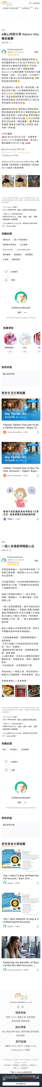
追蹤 (36, 52)
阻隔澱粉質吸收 (9, 244)
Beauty (29, 1060)
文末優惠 (24, 244)
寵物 (35, 216)
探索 (8, 1017)
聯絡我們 (25, 1068)
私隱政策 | (33, 1065)
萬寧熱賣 (16, 259)
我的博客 (20, 1035)
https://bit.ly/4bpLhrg (17, 152)
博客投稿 (25, 1020)
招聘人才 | (17, 1068)
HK (23, 1060)
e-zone (24, 1062)
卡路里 (6, 259)
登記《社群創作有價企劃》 (27, 210)
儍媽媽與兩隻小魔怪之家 (10, 348)
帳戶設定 (16, 1031)
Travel (17, 1060)
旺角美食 (25, 749)
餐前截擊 (6, 254)
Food (36, 1060)
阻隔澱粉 (18, 254)
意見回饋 (16, 1020)
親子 (30, 216)
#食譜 (27, 1045)
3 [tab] (23, 16)
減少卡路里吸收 (21, 239)
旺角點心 (14, 749)
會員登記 (36, 3)
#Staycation (17, 1049)
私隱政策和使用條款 (26, 1078)
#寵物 (7, 1045)
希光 (25, 348)
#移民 (27, 1049)
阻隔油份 (6, 239)
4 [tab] (26, 16)
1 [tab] (16, 16)
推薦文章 (21, 1017)
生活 (3, 30)
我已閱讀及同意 (21, 1084)
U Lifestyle (8, 1060)
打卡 (14, 216)
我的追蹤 (34, 1031)
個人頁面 (6, 1031)
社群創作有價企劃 (10, 8)
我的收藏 (25, 1031)
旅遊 (19, 216)
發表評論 (9, 373)
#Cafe (33, 1045)
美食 (25, 216)
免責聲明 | (17, 1065)
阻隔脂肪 (29, 254)
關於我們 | (8, 1065)
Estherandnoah (15, 49)
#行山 (14, 1045)
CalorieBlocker (23, 249)
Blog (18, 1062)
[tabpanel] (21, 14)
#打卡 (20, 1045)
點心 (5, 749)
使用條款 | (25, 1065)
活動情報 (14, 219)
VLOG (14, 1017)
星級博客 (31, 1017)
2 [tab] (19, 16)
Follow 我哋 (10, 226)
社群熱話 (26, 8)
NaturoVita (8, 249)
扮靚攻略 (6, 219)
